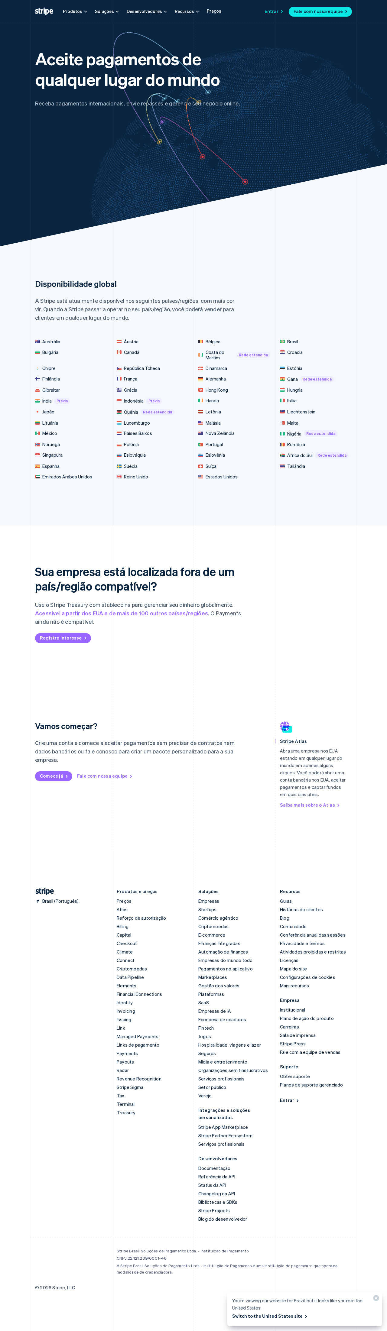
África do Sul (316, 455)
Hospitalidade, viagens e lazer (229, 1045)
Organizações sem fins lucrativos (233, 1070)
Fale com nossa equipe (318, 11)
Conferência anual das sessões (313, 935)
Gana (309, 379)
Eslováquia (135, 455)
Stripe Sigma (130, 1087)
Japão (48, 412)
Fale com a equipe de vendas (310, 1052)
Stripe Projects (214, 1210)
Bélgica (213, 342)
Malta (292, 423)
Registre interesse (61, 638)
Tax (121, 1096)
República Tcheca (142, 368)
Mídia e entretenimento (222, 1062)
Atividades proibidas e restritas (313, 952)
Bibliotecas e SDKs (218, 1202)
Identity (125, 1002)
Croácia (295, 352)
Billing (122, 926)
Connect (126, 960)
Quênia (148, 412)
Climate (125, 952)
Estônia (294, 368)
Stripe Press (293, 1044)
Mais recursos (294, 986)
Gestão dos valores (219, 986)
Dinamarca (216, 368)
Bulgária (50, 352)
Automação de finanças (223, 952)
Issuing (124, 1019)
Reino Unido (136, 477)
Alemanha (216, 379)
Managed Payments (137, 1036)
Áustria (131, 342)
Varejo (205, 1096)
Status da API (212, 1185)
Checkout (127, 943)
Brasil (292, 342)
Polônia (131, 444)
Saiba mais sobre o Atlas (307, 805)
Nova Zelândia (220, 433)
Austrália (51, 342)
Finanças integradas (219, 943)
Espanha (51, 466)
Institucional (292, 1010)
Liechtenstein (301, 412)
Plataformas (211, 994)
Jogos (204, 1036)
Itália (292, 400)
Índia (55, 401)
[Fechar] (375, 1299)
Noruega (51, 444)
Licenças (289, 960)
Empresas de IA (214, 1011)
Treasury (126, 1112)
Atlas (122, 909)
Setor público (212, 1087)
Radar (123, 1070)
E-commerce (211, 935)
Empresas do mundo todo (225, 960)
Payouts (125, 1062)
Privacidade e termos (302, 943)
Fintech (206, 1028)
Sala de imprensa (298, 1035)
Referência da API (216, 1177)
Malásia (213, 423)
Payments (127, 1053)
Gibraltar (51, 390)
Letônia (213, 412)
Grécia (130, 390)
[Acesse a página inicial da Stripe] (42, 891)
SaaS (203, 1002)
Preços (214, 11)
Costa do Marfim (237, 355)
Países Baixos (138, 433)
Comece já (51, 776)
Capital (124, 935)
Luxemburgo (137, 423)
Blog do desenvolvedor (222, 1219)
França (130, 379)
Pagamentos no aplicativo (225, 969)
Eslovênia (215, 455)
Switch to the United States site (267, 1316)
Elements (127, 986)
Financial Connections (139, 994)
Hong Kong (217, 390)
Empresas (209, 901)
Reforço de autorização (141, 918)
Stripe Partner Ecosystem (225, 1135)
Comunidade (293, 926)
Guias (286, 901)
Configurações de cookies (307, 977)
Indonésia (142, 401)
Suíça (211, 466)
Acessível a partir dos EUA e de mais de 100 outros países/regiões (121, 613)
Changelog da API (216, 1193)
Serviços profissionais (221, 1079)
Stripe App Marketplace (223, 1127)
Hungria (295, 390)
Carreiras (289, 1027)
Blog (284, 918)
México (49, 433)
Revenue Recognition (139, 1079)
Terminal (126, 1104)
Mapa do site (293, 969)
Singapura (52, 455)
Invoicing (126, 1011)
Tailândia (296, 466)
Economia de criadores (222, 1019)
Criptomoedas (132, 969)
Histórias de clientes (301, 909)
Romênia (296, 444)
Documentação (214, 1168)
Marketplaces (212, 977)
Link (121, 1028)
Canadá (131, 352)
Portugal (214, 444)
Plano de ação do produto (307, 1018)
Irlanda (212, 400)
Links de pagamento (138, 1045)
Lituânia (50, 423)
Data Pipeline (130, 977)
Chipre (49, 368)
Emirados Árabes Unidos (67, 477)
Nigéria (311, 434)
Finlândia (51, 379)
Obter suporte (295, 1076)
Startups (207, 909)
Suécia (131, 466)
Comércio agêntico (218, 918)
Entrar (271, 11)
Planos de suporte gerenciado (311, 1085)
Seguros (207, 1053)
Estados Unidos (222, 477)
